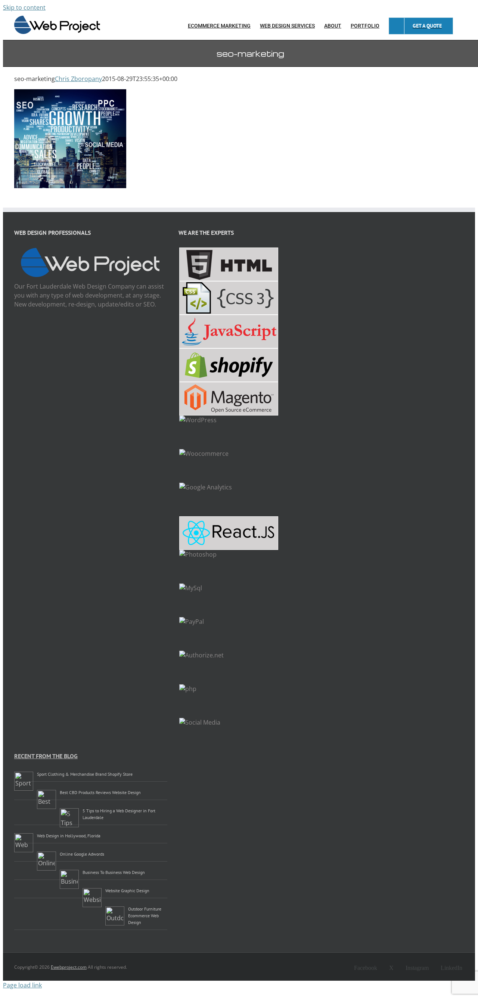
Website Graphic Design (127, 890)
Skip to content (24, 7)
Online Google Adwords (82, 854)
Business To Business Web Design (114, 872)
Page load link (22, 985)
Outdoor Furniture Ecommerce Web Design (144, 915)
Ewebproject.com (69, 967)
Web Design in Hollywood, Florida (68, 835)
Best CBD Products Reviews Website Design (100, 792)
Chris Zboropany (78, 79)
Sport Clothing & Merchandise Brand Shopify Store (85, 774)
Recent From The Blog (46, 756)
